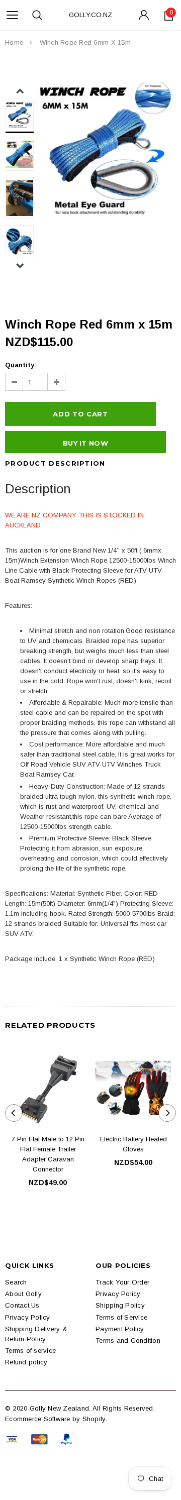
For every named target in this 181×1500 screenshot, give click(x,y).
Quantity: (20, 365)
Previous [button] (20, 91)
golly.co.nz (90, 15)
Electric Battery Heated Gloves (133, 1144)
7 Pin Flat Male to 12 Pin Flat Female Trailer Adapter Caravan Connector (48, 1154)
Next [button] (20, 265)
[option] (107, 150)
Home (14, 42)
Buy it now (85, 443)
